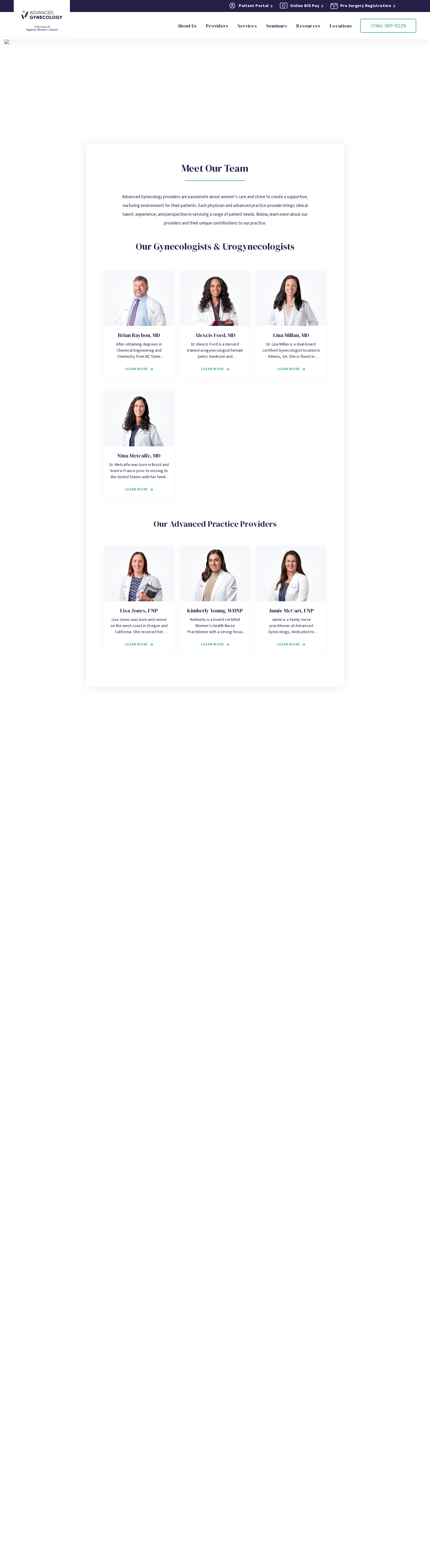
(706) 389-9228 (388, 25)
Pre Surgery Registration (365, 6)
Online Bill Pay (304, 6)
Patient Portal (254, 6)
